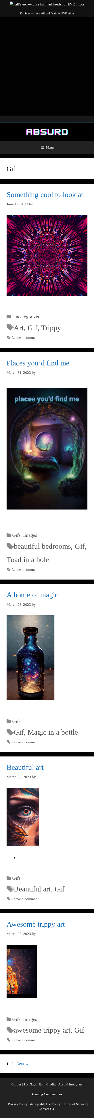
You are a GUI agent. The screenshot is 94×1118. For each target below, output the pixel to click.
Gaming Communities (47, 1094)
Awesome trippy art (36, 924)
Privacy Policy (18, 1104)
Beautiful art (25, 767)
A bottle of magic (32, 595)
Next (23, 1064)
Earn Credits (47, 1084)
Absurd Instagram (70, 1084)
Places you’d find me (38, 363)
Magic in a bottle (53, 732)
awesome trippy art (42, 1030)
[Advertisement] (47, 66)
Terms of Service (74, 1104)
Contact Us (46, 1109)
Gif (32, 328)
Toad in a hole (28, 560)
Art (19, 328)
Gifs (16, 535)
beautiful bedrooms (42, 546)
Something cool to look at (45, 194)
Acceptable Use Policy (45, 1104)
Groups (16, 1084)
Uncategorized (26, 316)
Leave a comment (25, 338)
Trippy (51, 328)
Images (30, 535)
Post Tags (30, 1084)
